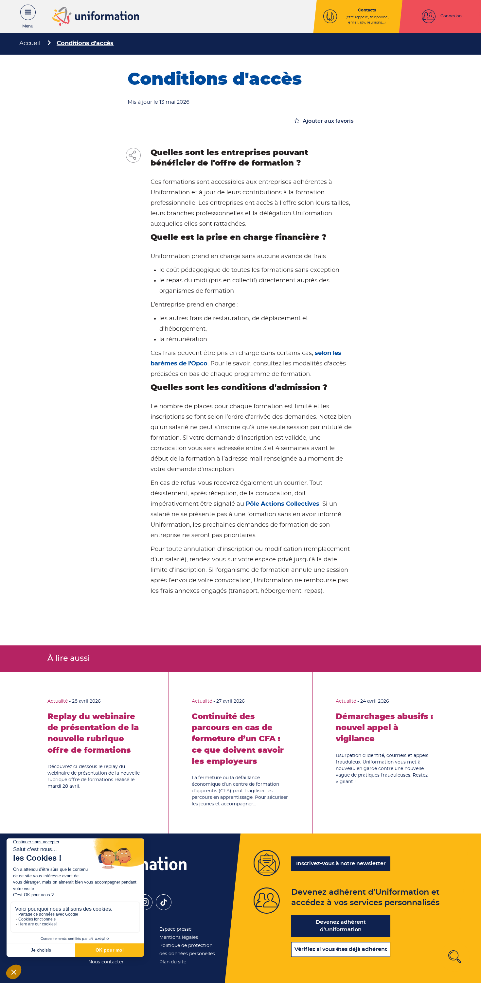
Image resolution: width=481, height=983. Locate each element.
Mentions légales (178, 937)
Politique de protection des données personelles (187, 949)
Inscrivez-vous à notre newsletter (341, 863)
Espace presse (175, 929)
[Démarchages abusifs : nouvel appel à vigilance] (384, 753)
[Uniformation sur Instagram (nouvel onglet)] (144, 908)
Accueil (30, 43)
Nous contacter (106, 962)
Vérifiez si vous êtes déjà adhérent (340, 949)
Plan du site (172, 962)
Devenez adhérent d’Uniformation (341, 926)
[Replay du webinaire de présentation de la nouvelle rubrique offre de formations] (97, 753)
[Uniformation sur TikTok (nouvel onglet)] (163, 908)
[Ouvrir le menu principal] (24, 16)
